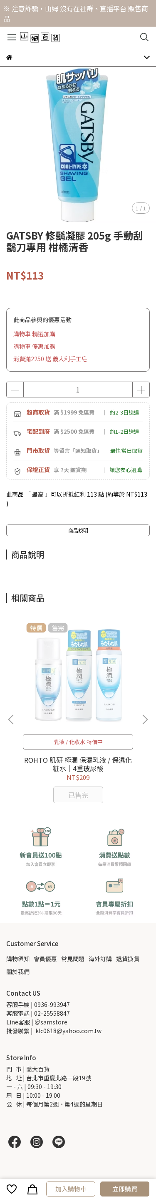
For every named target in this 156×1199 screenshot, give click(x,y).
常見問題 (72, 958)
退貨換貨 (127, 958)
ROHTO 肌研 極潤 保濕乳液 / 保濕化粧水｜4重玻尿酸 (78, 764)
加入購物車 (71, 1188)
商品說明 (78, 530)
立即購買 (124, 1188)
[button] (145, 719)
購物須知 (18, 958)
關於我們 (18, 971)
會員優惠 (45, 958)
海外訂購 (100, 958)
